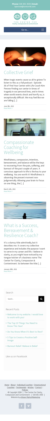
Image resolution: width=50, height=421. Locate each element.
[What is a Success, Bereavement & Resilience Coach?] (25, 210)
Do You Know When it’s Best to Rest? (25, 331)
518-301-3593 (25, 4)
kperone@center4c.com (25, 6)
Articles (31, 387)
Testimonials (21, 387)
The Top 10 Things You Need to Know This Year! (22, 324)
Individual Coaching (25, 385)
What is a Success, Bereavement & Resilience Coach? (21, 230)
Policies (25, 390)
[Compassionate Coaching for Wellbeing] (25, 127)
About (13, 385)
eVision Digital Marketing (30, 397)
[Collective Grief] (25, 56)
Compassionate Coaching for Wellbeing (19, 147)
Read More (7, 108)
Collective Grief (18, 72)
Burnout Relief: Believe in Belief (22, 346)
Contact (38, 387)
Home (6, 385)
